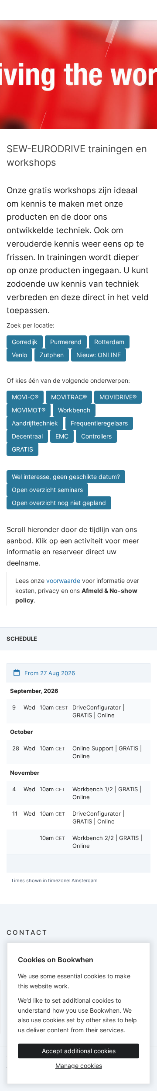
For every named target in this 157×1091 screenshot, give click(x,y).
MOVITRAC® (69, 397)
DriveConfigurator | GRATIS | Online (98, 711)
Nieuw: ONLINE (98, 354)
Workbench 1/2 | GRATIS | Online (106, 793)
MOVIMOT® (28, 410)
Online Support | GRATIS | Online (107, 752)
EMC (61, 436)
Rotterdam (109, 341)
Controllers (96, 436)
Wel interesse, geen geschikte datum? (66, 476)
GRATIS (22, 449)
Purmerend (66, 341)
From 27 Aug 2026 (49, 672)
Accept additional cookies (79, 1050)
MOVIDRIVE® (118, 397)
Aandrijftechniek (35, 423)
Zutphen (52, 354)
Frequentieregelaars (99, 423)
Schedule (22, 638)
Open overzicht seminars (47, 489)
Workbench (74, 410)
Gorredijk (25, 341)
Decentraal (27, 436)
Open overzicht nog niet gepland (59, 502)
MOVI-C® (25, 397)
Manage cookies (78, 1065)
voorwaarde (63, 580)
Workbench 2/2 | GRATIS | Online (107, 841)
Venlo (19, 354)
